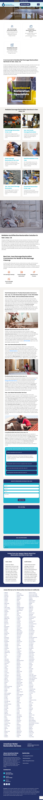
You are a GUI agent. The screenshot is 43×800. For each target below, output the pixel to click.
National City (19, 689)
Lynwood (18, 657)
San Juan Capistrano (33, 637)
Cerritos (6, 655)
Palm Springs (19, 716)
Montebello (19, 676)
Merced (18, 668)
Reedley (30, 603)
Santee (30, 663)
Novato (18, 698)
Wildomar (31, 728)
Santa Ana (31, 651)
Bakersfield (6, 617)
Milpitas (18, 670)
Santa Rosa (31, 661)
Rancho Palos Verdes (33, 595)
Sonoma (30, 671)
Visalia (30, 710)
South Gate (31, 674)
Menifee (18, 666)
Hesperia (18, 603)
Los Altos (18, 652)
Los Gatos (19, 656)
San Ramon (31, 648)
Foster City (6, 721)
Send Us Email (9, 777)
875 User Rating (24, 1)
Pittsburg (18, 727)
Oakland (18, 700)
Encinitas (6, 706)
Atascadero (6, 611)
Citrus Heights (7, 661)
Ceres (5, 653)
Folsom (5, 717)
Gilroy (5, 734)
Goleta (18, 592)
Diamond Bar (7, 687)
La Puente (19, 623)
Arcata (5, 606)
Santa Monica (31, 659)
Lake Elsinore (19, 633)
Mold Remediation (26, 758)
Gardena (6, 732)
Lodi (17, 647)
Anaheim (6, 599)
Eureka (5, 709)
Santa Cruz (31, 656)
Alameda (6, 593)
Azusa (5, 615)
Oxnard (18, 712)
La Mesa (18, 619)
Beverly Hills (6, 633)
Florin (5, 716)
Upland (30, 704)
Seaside (30, 666)
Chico (5, 656)
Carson (5, 649)
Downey (6, 690)
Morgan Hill (19, 683)
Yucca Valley (31, 736)
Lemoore (18, 642)
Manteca (18, 661)
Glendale (6, 735)
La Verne (18, 626)
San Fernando (32, 630)
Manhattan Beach (20, 660)
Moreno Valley (19, 682)
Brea (5, 636)
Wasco (30, 716)
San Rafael (31, 647)
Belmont (6, 629)
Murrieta (18, 686)
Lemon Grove (19, 641)
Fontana (6, 719)
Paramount (19, 720)
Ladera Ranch (19, 627)
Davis (5, 683)
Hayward (18, 599)
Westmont (31, 725)
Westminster (31, 724)
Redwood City (31, 602)
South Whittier (32, 679)
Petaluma (18, 724)
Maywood (19, 664)
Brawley (5, 634)
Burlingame (6, 641)
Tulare (30, 696)
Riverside (31, 610)
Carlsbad (6, 647)
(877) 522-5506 (9, 774)
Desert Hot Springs (8, 686)
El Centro (6, 698)
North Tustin (19, 696)
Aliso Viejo (6, 596)
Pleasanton (19, 732)
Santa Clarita (31, 655)
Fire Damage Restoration (28, 755)
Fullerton (6, 728)
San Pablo (31, 645)
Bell (5, 625)
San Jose (30, 636)
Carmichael (6, 648)
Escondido (6, 708)
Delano (5, 685)
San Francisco (31, 632)
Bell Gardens (6, 626)
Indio (18, 611)
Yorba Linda (31, 732)
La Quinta (19, 625)
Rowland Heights (32, 617)
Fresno (5, 727)
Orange (18, 706)
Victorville (31, 708)
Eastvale (6, 696)
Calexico (6, 642)
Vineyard (31, 709)
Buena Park (6, 638)
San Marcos (31, 642)
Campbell (6, 645)
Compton (6, 668)
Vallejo (30, 706)
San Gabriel (31, 633)
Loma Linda (19, 648)
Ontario (18, 705)
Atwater (5, 613)
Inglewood (19, 613)
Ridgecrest (31, 607)
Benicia (5, 630)
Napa (18, 687)
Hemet (18, 600)
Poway (18, 736)
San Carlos (31, 625)
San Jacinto (31, 634)
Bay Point (6, 622)
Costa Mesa (6, 672)
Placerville (19, 730)
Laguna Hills (19, 630)
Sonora (30, 672)
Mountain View (20, 685)
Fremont (6, 724)
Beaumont (6, 623)
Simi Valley (31, 668)
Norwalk (18, 697)
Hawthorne (19, 598)
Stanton (30, 682)
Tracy (30, 694)
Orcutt (18, 709)
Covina (5, 674)
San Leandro (31, 638)
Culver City (6, 675)
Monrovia (19, 674)
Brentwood (6, 637)
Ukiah (30, 701)
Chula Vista (6, 660)
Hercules (18, 602)
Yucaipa (30, 735)
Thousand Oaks (32, 691)
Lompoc (18, 649)
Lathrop (18, 638)
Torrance (31, 693)
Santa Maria (31, 657)
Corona (5, 671)
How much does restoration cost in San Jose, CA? (17, 468)
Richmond (31, 606)
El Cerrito (6, 700)
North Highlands (20, 694)
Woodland (31, 731)
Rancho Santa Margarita (34, 596)
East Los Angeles (7, 693)
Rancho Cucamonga (33, 593)
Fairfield (5, 712)
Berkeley (6, 632)
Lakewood (19, 636)
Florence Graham (7, 715)
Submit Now (21, 500)
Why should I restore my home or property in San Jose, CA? (19, 463)
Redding (30, 598)
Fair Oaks (6, 710)
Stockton (31, 683)
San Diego (31, 627)
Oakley (18, 701)
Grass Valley (19, 593)
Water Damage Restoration (28, 760)
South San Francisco (33, 678)
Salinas (30, 619)
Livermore (19, 645)
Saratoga (31, 664)
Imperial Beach (20, 610)
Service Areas (25, 763)
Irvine (18, 614)
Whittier (30, 727)
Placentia (18, 728)
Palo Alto (18, 719)
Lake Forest (19, 634)
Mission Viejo (19, 671)
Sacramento (31, 618)
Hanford (18, 596)
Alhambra (6, 595)
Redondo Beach (32, 600)
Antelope (6, 600)
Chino (5, 657)
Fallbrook (6, 713)
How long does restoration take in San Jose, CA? (17, 472)
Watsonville (31, 717)
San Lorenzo (31, 640)
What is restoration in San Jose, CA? (14, 452)
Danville (5, 682)
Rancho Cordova (32, 592)
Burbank (6, 640)
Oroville (18, 710)
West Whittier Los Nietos (34, 723)
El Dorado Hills (7, 701)
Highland (18, 604)
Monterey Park (20, 679)
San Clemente (31, 626)
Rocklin (30, 611)
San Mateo (31, 644)
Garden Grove (7, 731)
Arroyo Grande (7, 608)
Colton (5, 667)
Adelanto (6, 592)
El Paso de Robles (7, 704)
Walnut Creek (31, 715)
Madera (18, 659)
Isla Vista (18, 615)
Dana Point (6, 681)
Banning (6, 619)
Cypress (5, 678)
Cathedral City (7, 652)
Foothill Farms (7, 720)
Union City (31, 702)
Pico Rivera (19, 725)
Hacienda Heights (20, 595)
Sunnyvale (31, 686)
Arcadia (5, 604)
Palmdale (18, 717)
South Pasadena (32, 676)
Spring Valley (31, 681)
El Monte (6, 702)
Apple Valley (6, 603)
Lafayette (18, 629)
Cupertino (6, 676)
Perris (18, 723)
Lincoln (18, 644)
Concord (6, 670)
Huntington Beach (20, 607)
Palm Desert (19, 715)
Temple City (31, 690)
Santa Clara (31, 653)
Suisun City (31, 685)
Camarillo (6, 644)
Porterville (19, 735)
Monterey (19, 678)
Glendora (6, 736)
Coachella (6, 666)
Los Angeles (19, 653)
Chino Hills (6, 659)
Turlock (30, 697)
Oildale (18, 704)
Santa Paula (31, 660)
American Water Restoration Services (12, 745)
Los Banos (19, 655)
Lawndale (18, 640)
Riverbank (31, 608)
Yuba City (31, 734)
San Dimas (31, 629)
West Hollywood (32, 720)
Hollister (18, 606)
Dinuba (5, 689)
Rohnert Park (31, 613)
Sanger (30, 649)
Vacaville (30, 705)
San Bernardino (32, 621)
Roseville (31, 615)
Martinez (18, 663)
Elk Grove (6, 705)
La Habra (18, 618)
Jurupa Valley (19, 617)
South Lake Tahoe (32, 675)
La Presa (18, 622)
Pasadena (19, 721)
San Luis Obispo (32, 641)
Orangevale (19, 708)
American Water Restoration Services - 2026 (33, 746)
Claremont (6, 663)
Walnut (30, 713)
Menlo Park (19, 667)
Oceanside (19, 702)
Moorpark (19, 681)
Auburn (5, 614)
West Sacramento (32, 721)
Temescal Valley (32, 689)
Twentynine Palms (32, 700)
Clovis (5, 664)
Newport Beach (20, 691)
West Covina (31, 719)
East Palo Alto (7, 694)
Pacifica (18, 713)
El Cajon (5, 697)
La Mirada (19, 621)
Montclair (18, 675)
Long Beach (19, 651)
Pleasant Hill (19, 731)
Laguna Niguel (19, 632)
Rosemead (31, 614)
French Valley (7, 725)
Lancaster (19, 637)
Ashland (5, 610)
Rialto (30, 604)
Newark (18, 690)
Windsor (30, 730)
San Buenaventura (32, 623)
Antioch (5, 602)
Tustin (30, 698)
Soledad (30, 670)
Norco (18, 693)
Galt (5, 730)
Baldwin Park (6, 618)
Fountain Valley (7, 723)
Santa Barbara (32, 652)
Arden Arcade (7, 607)
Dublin (5, 691)
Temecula (31, 687)
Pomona (18, 734)
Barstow (6, 621)
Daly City (6, 679)
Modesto (18, 672)
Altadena (6, 598)
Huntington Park (20, 608)
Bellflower (6, 627)
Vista (30, 712)
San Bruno (31, 622)
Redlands (31, 599)
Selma (30, 667)
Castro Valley (6, 651)
